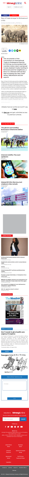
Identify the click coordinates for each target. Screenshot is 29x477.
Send (14, 398)
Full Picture (20, 456)
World (8, 458)
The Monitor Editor (5, 347)
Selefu (3, 266)
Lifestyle (8, 450)
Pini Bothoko (3, 290)
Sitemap (14, 470)
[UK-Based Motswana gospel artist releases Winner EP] (14, 247)
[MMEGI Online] (14, 3)
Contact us (4, 467)
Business (20, 444)
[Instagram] (15, 426)
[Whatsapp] (18, 426)
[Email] (22, 426)
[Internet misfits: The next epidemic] (14, 169)
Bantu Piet (3, 158)
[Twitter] (8, 426)
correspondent (4, 277)
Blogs (20, 452)
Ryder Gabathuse (4, 272)
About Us (15, 467)
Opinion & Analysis (20, 450)
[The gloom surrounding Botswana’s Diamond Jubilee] (14, 142)
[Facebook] (6, 426)
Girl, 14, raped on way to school (9, 289)
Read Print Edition (7, 294)
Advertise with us (22, 467)
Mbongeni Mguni (4, 53)
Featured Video (20, 458)
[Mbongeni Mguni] (4, 50)
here (15, 109)
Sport (20, 446)
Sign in (9, 7)
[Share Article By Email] (17, 51)
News (8, 446)
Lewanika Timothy (4, 131)
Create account (18, 7)
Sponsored (8, 456)
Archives (10, 467)
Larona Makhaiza (4, 264)
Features (14, 15)
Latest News (8, 444)
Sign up (6, 112)
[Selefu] (14, 363)
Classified (8, 462)
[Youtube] (12, 426)
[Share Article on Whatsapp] (15, 51)
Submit (23, 419)
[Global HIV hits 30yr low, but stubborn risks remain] (14, 196)
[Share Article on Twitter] (12, 51)
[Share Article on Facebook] (10, 51)
